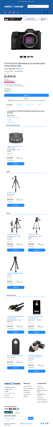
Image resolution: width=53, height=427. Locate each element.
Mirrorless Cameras (23, 16)
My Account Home (27, 386)
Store (9, 16)
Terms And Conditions (42, 399)
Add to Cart (26, 95)
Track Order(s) (27, 392)
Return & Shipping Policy (42, 401)
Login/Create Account (28, 388)
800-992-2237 (12, 387)
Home (5, 16)
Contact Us (39, 386)
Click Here (7, 85)
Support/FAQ (26, 394)
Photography (15, 16)
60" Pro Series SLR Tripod (13, 234)
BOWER (10, 153)
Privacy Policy (40, 397)
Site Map (25, 396)
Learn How (42, 100)
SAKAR (9, 276)
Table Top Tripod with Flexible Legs (15, 273)
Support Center (40, 388)
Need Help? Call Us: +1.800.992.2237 (27, 1)
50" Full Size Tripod (11, 192)
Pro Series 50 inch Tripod (33, 234)
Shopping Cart (27, 390)
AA (30, 321)
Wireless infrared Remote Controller (15, 355)
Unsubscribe (6, 420)
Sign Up (30, 418)
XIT (30, 239)
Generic (31, 360)
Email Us (10, 389)
